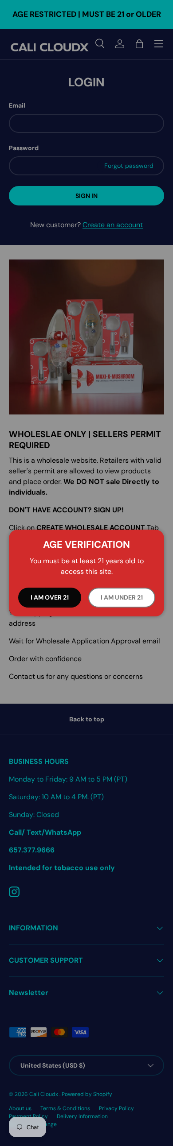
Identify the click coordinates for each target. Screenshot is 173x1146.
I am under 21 (122, 597)
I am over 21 (50, 597)
